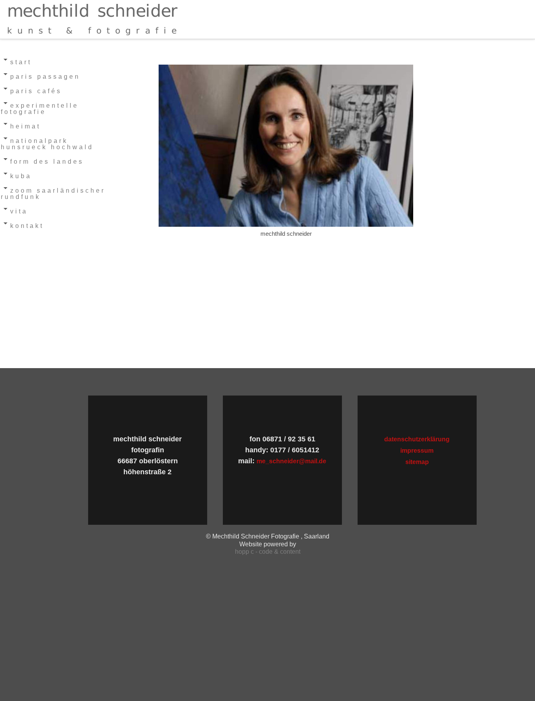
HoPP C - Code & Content (267, 551)
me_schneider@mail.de (291, 461)
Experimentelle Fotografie (40, 108)
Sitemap (417, 462)
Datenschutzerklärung (417, 439)
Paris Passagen (45, 76)
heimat (25, 126)
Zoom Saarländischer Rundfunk (53, 193)
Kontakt (27, 225)
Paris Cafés (36, 91)
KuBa (21, 176)
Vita (19, 211)
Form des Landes (47, 161)
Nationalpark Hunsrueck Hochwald (47, 143)
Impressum (417, 450)
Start (21, 62)
